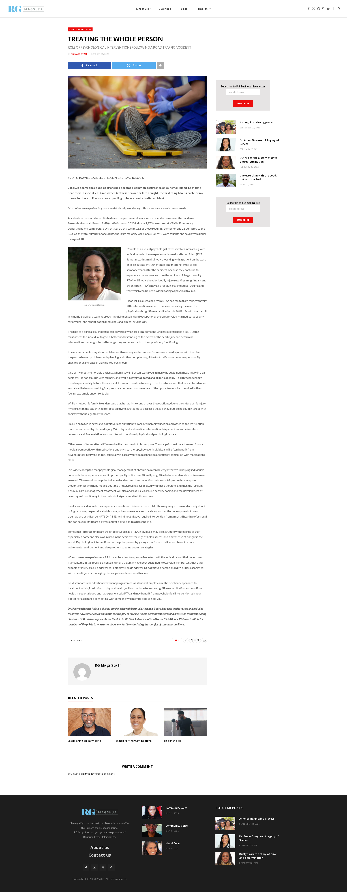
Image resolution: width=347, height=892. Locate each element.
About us (99, 847)
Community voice (176, 808)
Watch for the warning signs (133, 740)
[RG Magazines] (26, 8)
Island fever (173, 843)
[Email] (204, 640)
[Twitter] (192, 640)
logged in (87, 773)
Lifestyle (142, 8)
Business (165, 8)
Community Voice (177, 825)
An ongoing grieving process (257, 122)
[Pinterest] (198, 640)
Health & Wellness (80, 29)
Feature (76, 640)
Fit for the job (172, 740)
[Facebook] (186, 640)
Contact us (100, 855)
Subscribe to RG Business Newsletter (243, 86)
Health (203, 8)
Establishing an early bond (84, 740)
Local (185, 8)
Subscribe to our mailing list (243, 202)
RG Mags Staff (79, 54)
